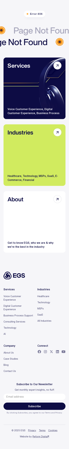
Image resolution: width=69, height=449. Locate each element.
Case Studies (11, 359)
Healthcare (43, 296)
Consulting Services (14, 322)
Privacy (58, 413)
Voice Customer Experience (12, 298)
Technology (10, 328)
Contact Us (10, 371)
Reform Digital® (40, 436)
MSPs (40, 308)
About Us (9, 353)
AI (5, 334)
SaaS (40, 315)
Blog (6, 365)
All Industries (44, 321)
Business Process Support (18, 315)
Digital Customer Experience (13, 308)
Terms (48, 413)
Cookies (52, 430)
